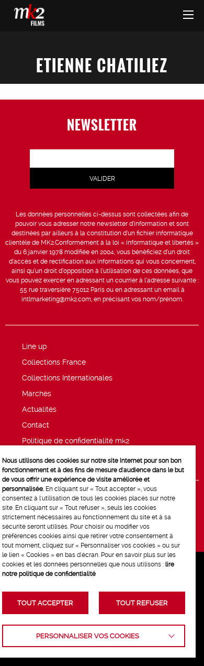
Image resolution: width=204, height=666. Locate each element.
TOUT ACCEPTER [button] (45, 603)
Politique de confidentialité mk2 (75, 440)
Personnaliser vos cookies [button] (87, 636)
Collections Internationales (67, 378)
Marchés (36, 393)
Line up (34, 346)
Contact (35, 425)
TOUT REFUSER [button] (142, 603)
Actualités (39, 409)
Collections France (54, 362)
